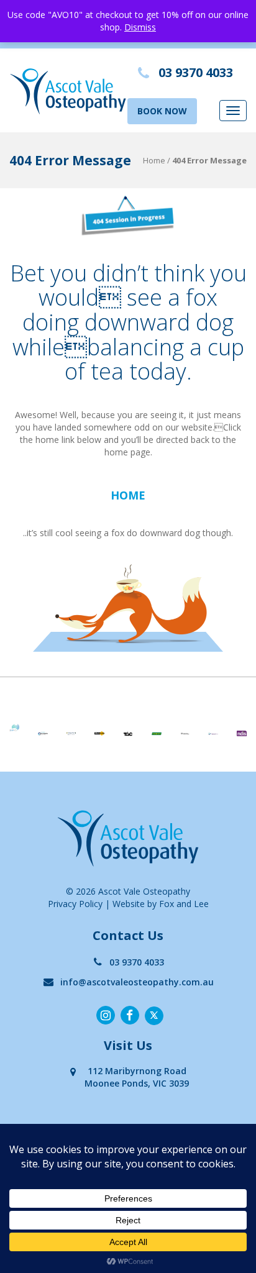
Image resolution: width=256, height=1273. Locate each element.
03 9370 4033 (136, 962)
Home (154, 160)
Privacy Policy (75, 904)
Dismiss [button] (140, 27)
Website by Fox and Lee (160, 904)
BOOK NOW (162, 111)
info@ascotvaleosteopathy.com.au (137, 982)
